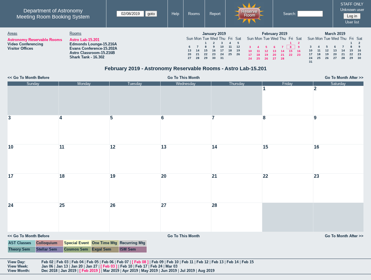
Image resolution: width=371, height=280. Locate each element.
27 (189, 58)
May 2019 (149, 270)
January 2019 (214, 33)
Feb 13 (217, 262)
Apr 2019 (130, 270)
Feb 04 (77, 262)
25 (230, 54)
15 (206, 50)
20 (189, 54)
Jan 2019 (68, 270)
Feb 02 (47, 262)
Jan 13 (62, 266)
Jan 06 (47, 266)
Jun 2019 (169, 270)
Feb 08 (140, 262)
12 (238, 46)
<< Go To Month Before (28, 77)
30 (214, 58)
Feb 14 (233, 262)
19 (238, 50)
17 (222, 50)
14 (197, 50)
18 (230, 50)
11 (230, 46)
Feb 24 (156, 266)
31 (222, 58)
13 (189, 50)
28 (197, 58)
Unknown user (352, 10)
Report (215, 14)
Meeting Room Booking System (53, 17)
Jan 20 (77, 266)
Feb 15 (248, 262)
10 (222, 46)
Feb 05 (93, 262)
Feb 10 (173, 262)
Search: (289, 14)
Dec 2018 (49, 270)
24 (222, 54)
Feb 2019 (90, 270)
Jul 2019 (187, 270)
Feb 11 (187, 262)
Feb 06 (108, 262)
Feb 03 (62, 262)
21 (197, 54)
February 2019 (274, 33)
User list (352, 22)
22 (206, 54)
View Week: (18, 266)
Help (175, 14)
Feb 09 (157, 262)
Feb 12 (202, 262)
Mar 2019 (111, 270)
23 (214, 54)
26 (238, 54)
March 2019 (335, 33)
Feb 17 (141, 266)
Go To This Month (184, 77)
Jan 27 (91, 266)
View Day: (16, 262)
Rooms (194, 14)
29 (206, 58)
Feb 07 (123, 262)
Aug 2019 (206, 270)
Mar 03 (171, 266)
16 (214, 50)
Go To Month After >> (344, 77)
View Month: (19, 270)
